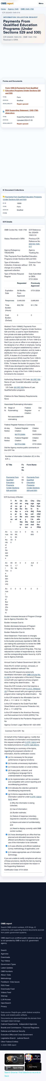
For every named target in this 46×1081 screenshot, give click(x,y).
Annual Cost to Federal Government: (18, 662)
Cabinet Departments (9, 1024)
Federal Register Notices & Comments (19, 424)
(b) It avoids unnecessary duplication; (23, 763)
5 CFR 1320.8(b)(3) (31, 745)
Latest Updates (7, 967)
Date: (40, 409)
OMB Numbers (7, 971)
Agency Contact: (10, 724)
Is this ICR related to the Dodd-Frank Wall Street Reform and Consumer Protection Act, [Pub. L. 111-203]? (21, 706)
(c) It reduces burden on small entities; (23, 767)
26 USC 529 (19, 387)
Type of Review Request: (14, 273)
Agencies (4, 953)
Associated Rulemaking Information (18, 404)
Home (3, 9)
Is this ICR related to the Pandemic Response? (22, 718)
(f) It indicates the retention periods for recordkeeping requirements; (23, 789)
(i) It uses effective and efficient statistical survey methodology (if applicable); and (24, 847)
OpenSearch (6, 1003)
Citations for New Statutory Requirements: (21, 396)
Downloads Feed (8, 989)
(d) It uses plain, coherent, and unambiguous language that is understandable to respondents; (20, 773)
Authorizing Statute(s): (13, 379)
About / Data (6, 975)
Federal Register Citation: (28, 410)
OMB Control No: (11, 230)
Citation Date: (35, 429)
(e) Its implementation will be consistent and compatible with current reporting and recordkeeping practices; (24, 782)
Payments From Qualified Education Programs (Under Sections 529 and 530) (22, 198)
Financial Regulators (31, 1027)
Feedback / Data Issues (10, 982)
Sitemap (4, 996)
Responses (9, 300)
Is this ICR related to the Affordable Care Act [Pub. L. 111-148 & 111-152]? (21, 698)
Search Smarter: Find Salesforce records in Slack (14, 1056)
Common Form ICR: (13, 731)
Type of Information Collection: (11, 263)
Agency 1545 (13, 9)
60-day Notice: (7, 429)
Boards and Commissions (11, 1027)
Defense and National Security (13, 1031)
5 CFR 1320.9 (30, 742)
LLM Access (6, 999)
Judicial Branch (23, 1038)
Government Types (8, 964)
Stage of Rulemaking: (13, 409)
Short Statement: (11, 635)
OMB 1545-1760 (27, 9)
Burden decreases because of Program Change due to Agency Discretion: (19, 627)
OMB (7, 3)
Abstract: (7, 326)
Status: (7, 238)
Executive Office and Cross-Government (17, 1034)
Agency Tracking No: (34, 251)
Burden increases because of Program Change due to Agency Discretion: (23, 617)
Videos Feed (6, 992)
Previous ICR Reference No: (34, 239)
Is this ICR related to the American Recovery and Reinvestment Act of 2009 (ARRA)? (21, 713)
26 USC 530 (35, 379)
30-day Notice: (7, 439)
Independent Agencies (28, 1024)
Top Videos (5, 960)
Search (4, 950)
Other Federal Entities (9, 1041)
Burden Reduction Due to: (14, 632)
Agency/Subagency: (12, 250)
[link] (7, 1056)
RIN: (5, 409)
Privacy (4, 1006)
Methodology (6, 978)
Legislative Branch (8, 1038)
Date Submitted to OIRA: (35, 275)
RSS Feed (5, 985)
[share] (20, 1056)
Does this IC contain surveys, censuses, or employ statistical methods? (21, 667)
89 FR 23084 (20, 434)
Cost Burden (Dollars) (8, 318)
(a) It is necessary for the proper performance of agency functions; (21, 758)
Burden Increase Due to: (14, 622)
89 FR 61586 (20, 444)
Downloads (5, 957)
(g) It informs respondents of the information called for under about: (24, 797)
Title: (6, 256)
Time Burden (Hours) (8, 308)
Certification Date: (11, 869)
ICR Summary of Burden (13, 497)
